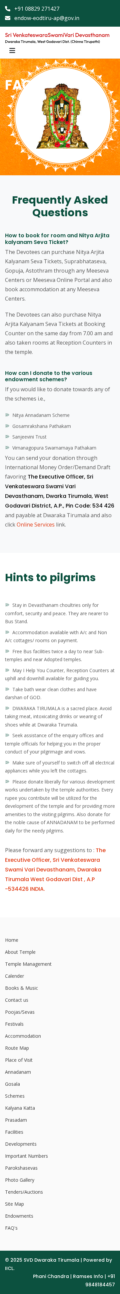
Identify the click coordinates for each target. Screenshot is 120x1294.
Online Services (36, 524)
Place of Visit (19, 1060)
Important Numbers (26, 1156)
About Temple (20, 952)
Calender (14, 976)
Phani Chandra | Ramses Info (68, 1276)
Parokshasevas (21, 1168)
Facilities (14, 1132)
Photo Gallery (19, 1180)
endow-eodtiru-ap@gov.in (46, 18)
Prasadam (16, 1120)
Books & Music (21, 988)
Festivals (14, 1024)
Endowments (19, 1216)
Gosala (12, 1084)
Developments (21, 1144)
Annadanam (18, 1072)
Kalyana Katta (20, 1108)
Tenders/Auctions (24, 1192)
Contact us (16, 1000)
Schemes (15, 1096)
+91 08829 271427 (36, 8)
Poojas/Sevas (20, 1012)
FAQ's (11, 1228)
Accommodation (23, 1036)
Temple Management (28, 964)
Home (11, 940)
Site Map (14, 1204)
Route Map (17, 1048)
